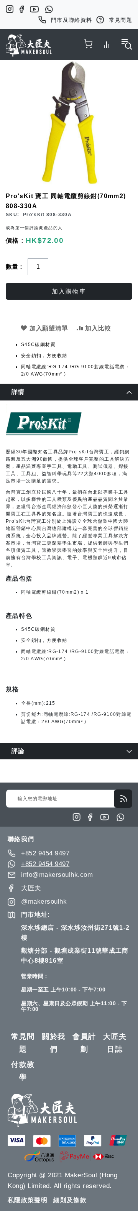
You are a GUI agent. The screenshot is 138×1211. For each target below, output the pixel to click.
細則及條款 (70, 1200)
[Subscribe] (123, 798)
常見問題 (120, 20)
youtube (34, 9)
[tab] (69, 392)
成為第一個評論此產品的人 (34, 227)
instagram (9, 9)
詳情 (18, 392)
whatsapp (49, 9)
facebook (22, 9)
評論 (18, 751)
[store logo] (29, 45)
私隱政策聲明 (28, 1200)
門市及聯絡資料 (71, 20)
